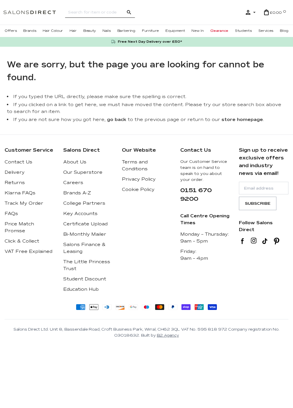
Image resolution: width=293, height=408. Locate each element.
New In (197, 31)
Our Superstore (82, 172)
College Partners (84, 203)
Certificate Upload (85, 224)
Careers (73, 183)
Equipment (175, 31)
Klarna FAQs (20, 193)
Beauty (89, 31)
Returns (15, 183)
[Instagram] (254, 241)
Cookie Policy (138, 189)
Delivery (15, 172)
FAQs (11, 213)
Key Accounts (80, 213)
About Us (74, 162)
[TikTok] (264, 241)
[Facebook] (242, 241)
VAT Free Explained (28, 251)
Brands (29, 31)
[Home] (34, 12)
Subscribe (257, 203)
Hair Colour (53, 31)
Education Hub (81, 289)
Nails (106, 31)
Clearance (219, 31)
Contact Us (18, 162)
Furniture (150, 31)
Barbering (126, 31)
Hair (73, 31)
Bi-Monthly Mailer (84, 234)
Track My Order (24, 203)
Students (243, 31)
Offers (11, 31)
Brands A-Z (77, 193)
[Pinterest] (276, 241)
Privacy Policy (139, 179)
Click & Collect (22, 241)
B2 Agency (168, 335)
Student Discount (84, 279)
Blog (284, 31)
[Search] (129, 12)
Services (266, 31)
